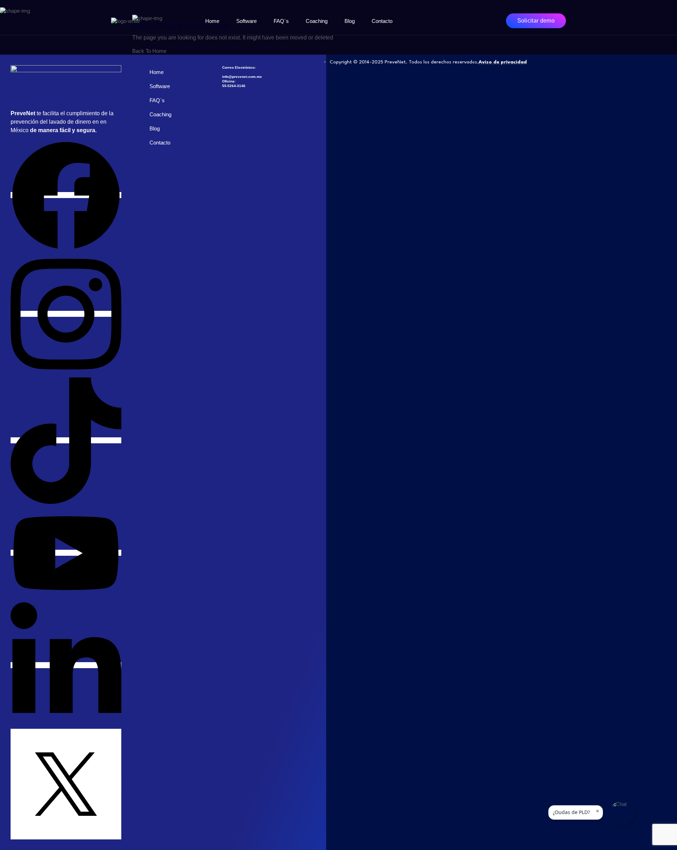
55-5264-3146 (233, 86)
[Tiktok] (66, 440)
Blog (349, 21)
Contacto (382, 21)
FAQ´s (281, 21)
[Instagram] (66, 314)
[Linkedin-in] (66, 665)
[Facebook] (66, 195)
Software (246, 21)
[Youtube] (66, 553)
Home (212, 21)
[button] (622, 813)
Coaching (317, 21)
